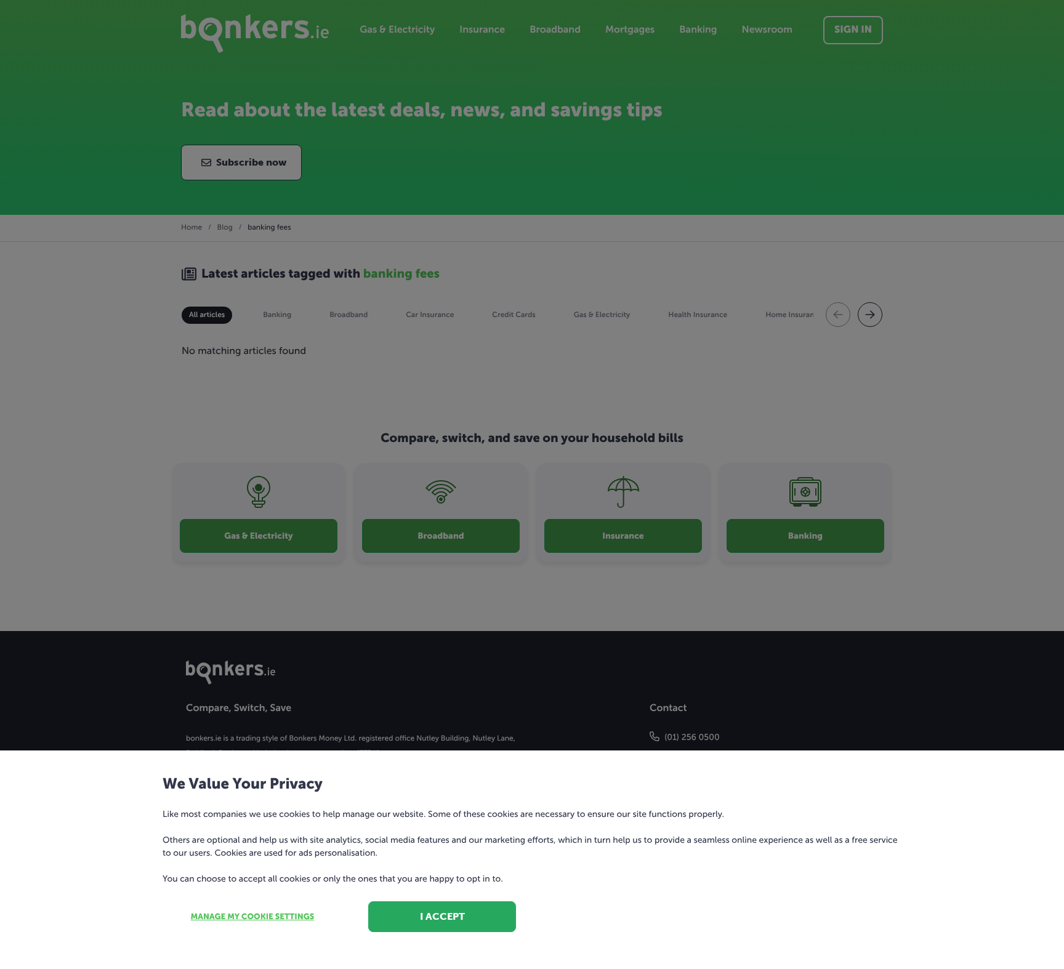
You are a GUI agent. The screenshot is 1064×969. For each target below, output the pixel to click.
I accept (442, 916)
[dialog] (532, 484)
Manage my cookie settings (253, 917)
